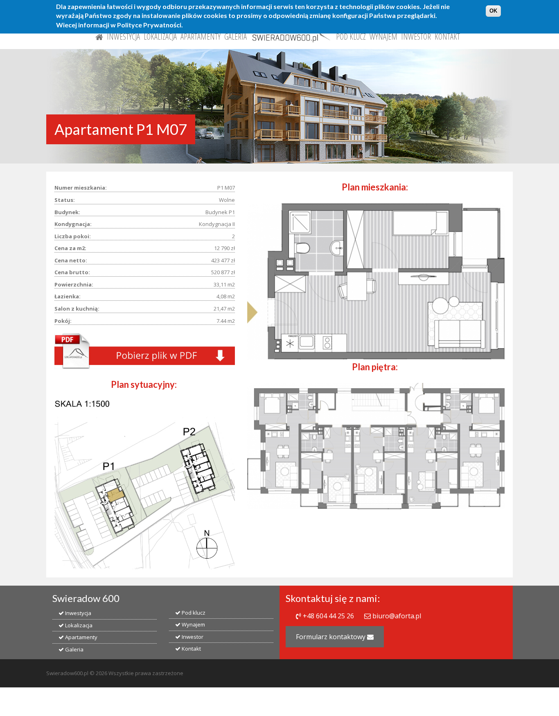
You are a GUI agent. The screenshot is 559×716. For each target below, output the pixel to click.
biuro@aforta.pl (396, 615)
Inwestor (416, 36)
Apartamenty (200, 36)
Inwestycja (123, 36)
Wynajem (383, 36)
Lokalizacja (160, 36)
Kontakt (447, 36)
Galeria (235, 36)
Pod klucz (351, 36)
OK (493, 11)
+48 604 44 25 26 (328, 615)
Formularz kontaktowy (331, 636)
